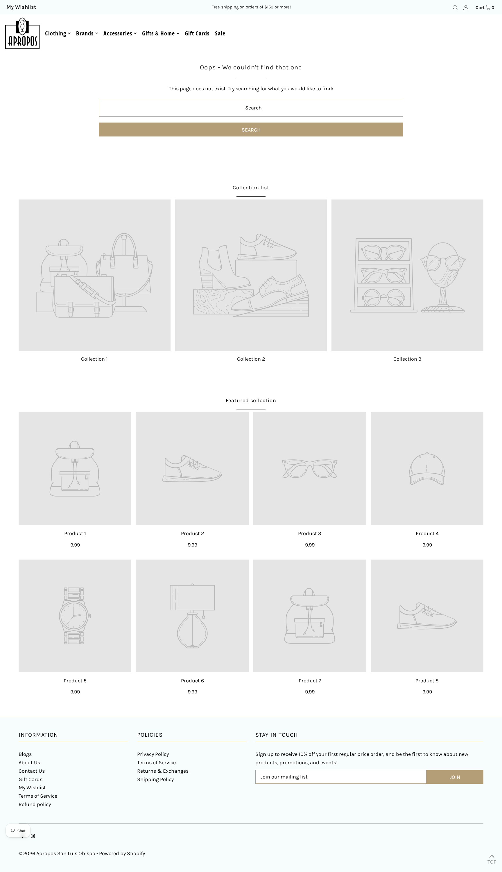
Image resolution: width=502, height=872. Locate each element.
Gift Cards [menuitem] (197, 33)
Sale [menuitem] (220, 33)
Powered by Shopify (122, 853)
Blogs (25, 754)
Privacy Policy (153, 754)
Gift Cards (30, 779)
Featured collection (251, 400)
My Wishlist (32, 787)
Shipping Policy (155, 779)
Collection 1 (94, 359)
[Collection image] (95, 275)
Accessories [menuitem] (117, 33)
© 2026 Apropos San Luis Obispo (57, 853)
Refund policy (35, 804)
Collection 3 (407, 359)
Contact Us (32, 771)
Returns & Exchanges (163, 771)
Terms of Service (38, 796)
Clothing (55, 33)
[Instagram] (33, 836)
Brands (85, 33)
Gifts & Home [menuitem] (158, 33)
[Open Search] (455, 7)
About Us (29, 762)
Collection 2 (251, 359)
